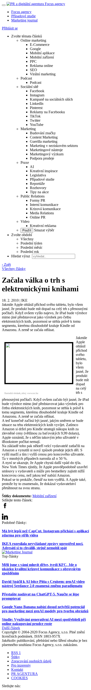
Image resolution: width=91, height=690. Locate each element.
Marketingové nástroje (46, 150)
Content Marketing (44, 137)
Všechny (27, 239)
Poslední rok (30, 252)
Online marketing (33, 40)
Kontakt (17, 670)
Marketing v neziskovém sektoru (54, 146)
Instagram (37, 95)
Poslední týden (31, 243)
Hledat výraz (21, 256)
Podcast (26, 78)
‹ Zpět (6, 265)
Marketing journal (24, 20)
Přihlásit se (10, 28)
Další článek (11, 628)
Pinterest (36, 108)
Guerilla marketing (43, 141)
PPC (33, 61)
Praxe (25, 162)
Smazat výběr (43, 230)
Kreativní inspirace (44, 171)
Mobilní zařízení (42, 57)
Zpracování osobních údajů (31, 661)
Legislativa (38, 175)
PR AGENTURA (24, 674)
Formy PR (37, 200)
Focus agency (21, 12)
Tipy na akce (39, 192)
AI (32, 167)
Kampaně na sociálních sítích (51, 99)
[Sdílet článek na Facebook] (5, 507)
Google (35, 49)
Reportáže (37, 184)
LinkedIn (36, 104)
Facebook (37, 91)
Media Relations (42, 213)
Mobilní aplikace (42, 53)
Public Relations (33, 196)
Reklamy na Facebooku (47, 112)
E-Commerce (39, 45)
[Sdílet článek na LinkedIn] (5, 518)
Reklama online (41, 66)
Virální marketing (43, 74)
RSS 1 (16, 653)
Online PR (38, 217)
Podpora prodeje (42, 158)
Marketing (28, 129)
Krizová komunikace (45, 209)
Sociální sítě (29, 87)
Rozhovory (38, 188)
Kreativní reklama (43, 226)
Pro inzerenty (21, 665)
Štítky (15, 657)
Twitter (35, 120)
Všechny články (14, 269)
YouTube (36, 125)
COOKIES (19, 678)
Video (25, 221)
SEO (33, 70)
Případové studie (23, 16)
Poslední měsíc (31, 247)
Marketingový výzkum (46, 154)
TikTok (35, 116)
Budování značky (43, 133)
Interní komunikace (44, 205)
